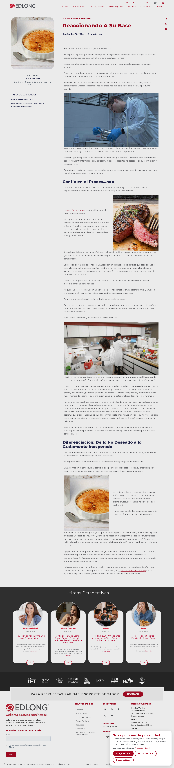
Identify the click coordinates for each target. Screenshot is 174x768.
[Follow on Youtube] (147, 2)
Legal (147, 748)
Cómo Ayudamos (96, 6)
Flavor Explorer (116, 6)
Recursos (131, 6)
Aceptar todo (123, 753)
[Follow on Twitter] (120, 2)
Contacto (159, 6)
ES (163, 3)
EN (155, 3)
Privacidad (139, 748)
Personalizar (123, 760)
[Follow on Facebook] (133, 2)
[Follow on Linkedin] (126, 2)
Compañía (145, 6)
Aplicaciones (78, 6)
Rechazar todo (146, 753)
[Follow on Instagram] (140, 2)
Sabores (64, 6)
